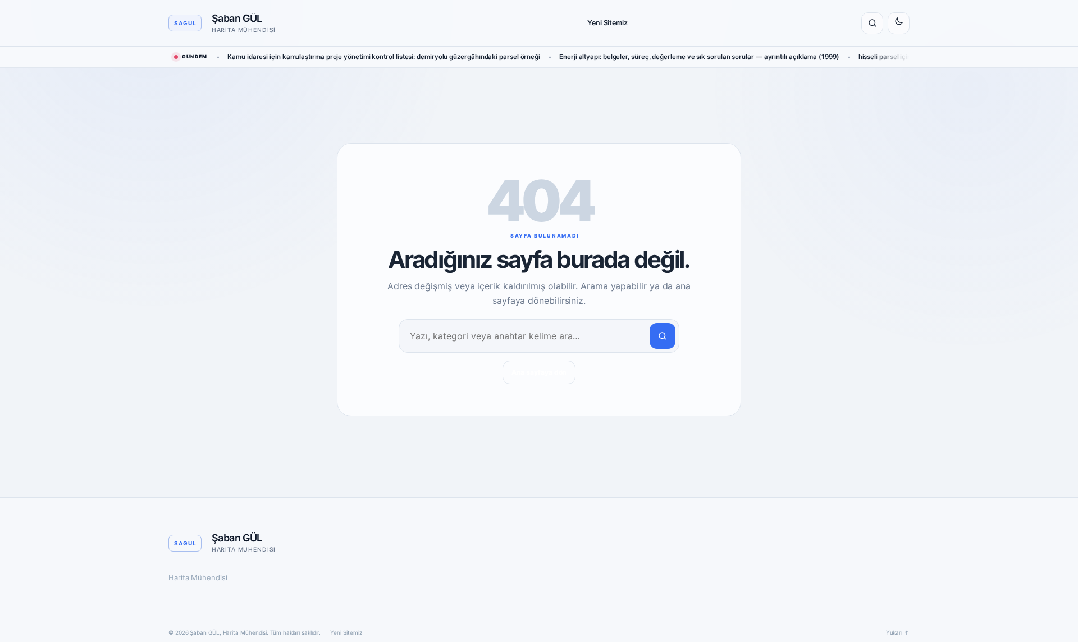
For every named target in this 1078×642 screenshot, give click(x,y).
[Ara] (662, 336)
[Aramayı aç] (872, 23)
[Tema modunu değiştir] (899, 23)
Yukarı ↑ (898, 632)
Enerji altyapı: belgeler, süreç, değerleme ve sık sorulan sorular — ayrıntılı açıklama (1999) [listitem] (699, 57)
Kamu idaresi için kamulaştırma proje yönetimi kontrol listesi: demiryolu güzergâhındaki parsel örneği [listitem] (383, 57)
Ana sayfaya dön (539, 372)
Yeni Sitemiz (607, 23)
